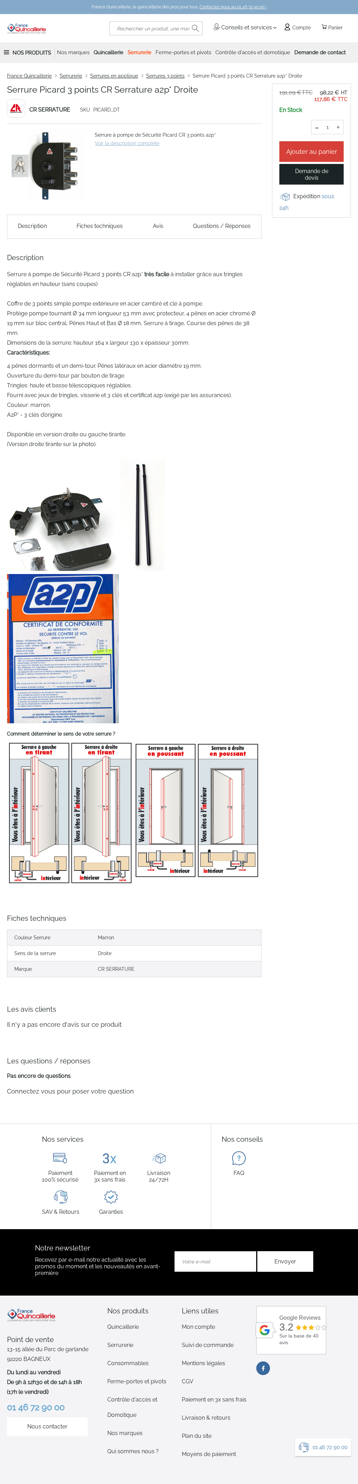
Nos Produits (32, 53)
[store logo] (26, 28)
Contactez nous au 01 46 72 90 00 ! (233, 7)
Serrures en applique (114, 76)
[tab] (141, 1311)
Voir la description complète (127, 143)
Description (32, 226)
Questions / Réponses (222, 226)
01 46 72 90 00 (330, 1447)
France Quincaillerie (29, 76)
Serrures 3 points (165, 76)
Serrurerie (71, 76)
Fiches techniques (100, 226)
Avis (158, 226)
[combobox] (155, 28)
